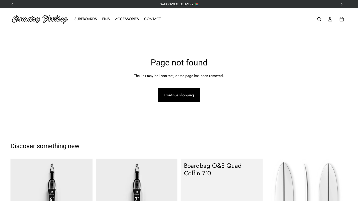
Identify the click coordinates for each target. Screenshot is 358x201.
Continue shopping (179, 95)
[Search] (319, 19)
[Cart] (342, 19)
